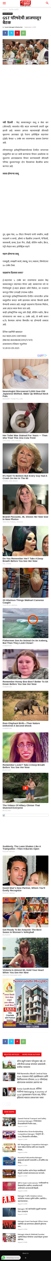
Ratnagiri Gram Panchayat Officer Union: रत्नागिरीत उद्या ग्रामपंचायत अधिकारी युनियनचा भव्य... (33, 1224)
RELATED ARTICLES (11, 1054)
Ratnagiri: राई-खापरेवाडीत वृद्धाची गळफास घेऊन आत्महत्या (32, 1210)
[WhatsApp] (23, 33)
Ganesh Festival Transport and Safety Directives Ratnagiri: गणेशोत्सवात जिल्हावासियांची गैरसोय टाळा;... (32, 1121)
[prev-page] (4, 1104)
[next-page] (8, 1104)
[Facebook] (5, 33)
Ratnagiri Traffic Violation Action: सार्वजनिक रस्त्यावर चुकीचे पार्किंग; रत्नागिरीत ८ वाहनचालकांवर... (32, 1198)
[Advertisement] (25, 93)
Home (5, 9)
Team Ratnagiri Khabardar (13, 27)
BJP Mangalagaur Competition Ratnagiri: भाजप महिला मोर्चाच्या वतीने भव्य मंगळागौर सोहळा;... (33, 1147)
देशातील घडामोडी (13, 9)
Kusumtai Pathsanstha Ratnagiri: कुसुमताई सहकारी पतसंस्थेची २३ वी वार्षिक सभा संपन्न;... (33, 1160)
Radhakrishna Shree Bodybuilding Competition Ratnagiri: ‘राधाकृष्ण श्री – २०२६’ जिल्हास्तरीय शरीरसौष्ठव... (31, 1134)
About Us (25, 1253)
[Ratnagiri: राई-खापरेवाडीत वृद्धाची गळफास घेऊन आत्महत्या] (9, 1212)
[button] (4, 3)
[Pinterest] (17, 33)
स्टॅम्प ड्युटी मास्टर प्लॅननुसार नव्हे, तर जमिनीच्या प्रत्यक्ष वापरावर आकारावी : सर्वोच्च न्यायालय (31, 1064)
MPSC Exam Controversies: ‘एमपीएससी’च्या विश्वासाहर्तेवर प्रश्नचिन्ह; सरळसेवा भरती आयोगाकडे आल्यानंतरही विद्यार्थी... (33, 1185)
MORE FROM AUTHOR (31, 1054)
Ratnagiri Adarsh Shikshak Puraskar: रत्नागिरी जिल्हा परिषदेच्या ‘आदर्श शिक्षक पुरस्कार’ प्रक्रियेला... (33, 1237)
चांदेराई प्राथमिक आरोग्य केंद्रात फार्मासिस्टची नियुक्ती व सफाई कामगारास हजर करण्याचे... (32, 1172)
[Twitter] (11, 33)
